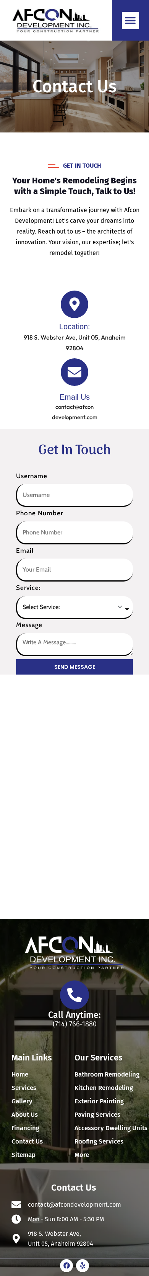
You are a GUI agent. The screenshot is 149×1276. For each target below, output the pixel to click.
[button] (130, 20)
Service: (28, 587)
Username (31, 476)
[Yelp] (82, 1265)
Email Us (75, 397)
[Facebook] (66, 1265)
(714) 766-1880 (75, 1024)
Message (29, 625)
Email (25, 550)
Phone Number (39, 513)
